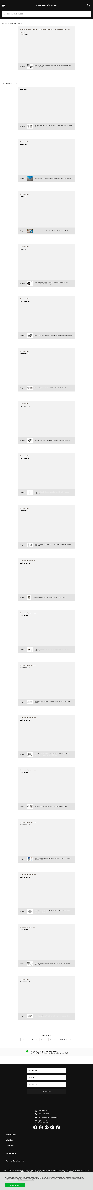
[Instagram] (41, 1129)
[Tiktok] (58, 1129)
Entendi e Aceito (15, 1185)
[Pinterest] (52, 1129)
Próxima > (63, 1039)
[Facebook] (35, 1129)
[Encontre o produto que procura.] (87, 14)
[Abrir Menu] (3, 5)
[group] (46, 1052)
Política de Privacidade (26, 1180)
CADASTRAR (46, 1091)
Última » (72, 1039)
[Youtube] (47, 1129)
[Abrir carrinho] (88, 5)
